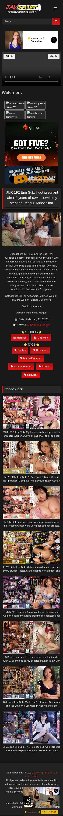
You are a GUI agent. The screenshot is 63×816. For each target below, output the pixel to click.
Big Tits (22, 350)
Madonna (42, 337)
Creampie (41, 350)
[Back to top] (52, 805)
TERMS (47, 772)
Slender (46, 366)
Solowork (32, 374)
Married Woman (32, 358)
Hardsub (21, 337)
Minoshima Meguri (38, 325)
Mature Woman (22, 366)
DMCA (37, 772)
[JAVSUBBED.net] (26, 8)
